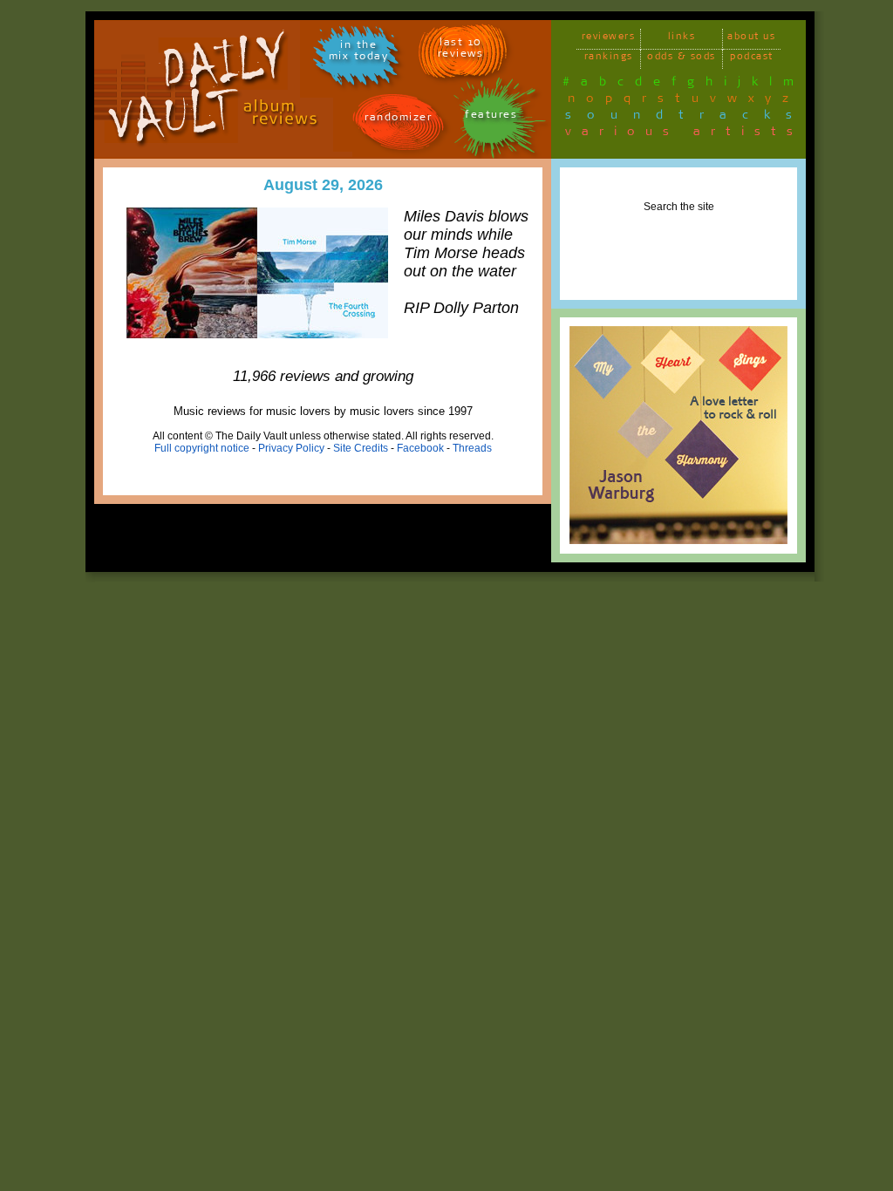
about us (751, 39)
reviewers (609, 39)
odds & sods (681, 59)
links (682, 39)
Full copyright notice (201, 448)
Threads (472, 448)
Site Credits (360, 448)
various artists (684, 134)
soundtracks (686, 117)
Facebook (420, 448)
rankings (608, 59)
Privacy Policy (291, 448)
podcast (752, 59)
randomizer (398, 120)
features (491, 117)
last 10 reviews (461, 50)
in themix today (359, 53)
